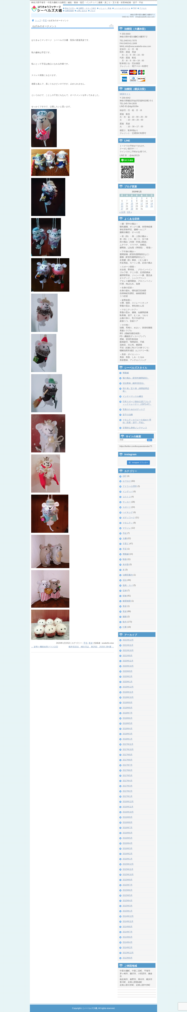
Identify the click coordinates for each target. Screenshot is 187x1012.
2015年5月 (127, 895)
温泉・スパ (128, 585)
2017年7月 (127, 765)
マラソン (127, 528)
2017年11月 (128, 744)
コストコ (127, 497)
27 (122, 209)
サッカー (127, 502)
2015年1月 (127, 911)
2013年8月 (127, 958)
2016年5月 (127, 838)
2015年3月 (127, 906)
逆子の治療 (128, 415)
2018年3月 (127, 734)
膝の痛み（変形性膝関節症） (136, 378)
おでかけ (127, 481)
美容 (125, 606)
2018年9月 (127, 702)
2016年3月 (127, 848)
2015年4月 (127, 900)
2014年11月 (128, 921)
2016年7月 (127, 828)
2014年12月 (128, 916)
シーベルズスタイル (122, 8)
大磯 (125, 538)
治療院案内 (128, 575)
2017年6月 (127, 770)
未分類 (126, 564)
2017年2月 (127, 791)
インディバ (128, 491)
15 (132, 204)
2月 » (129, 212)
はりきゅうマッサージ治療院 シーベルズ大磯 (46, 8)
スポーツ (127, 507)
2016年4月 (127, 843)
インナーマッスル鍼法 (133, 396)
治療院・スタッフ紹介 (87, 8)
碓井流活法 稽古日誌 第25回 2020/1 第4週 (91, 647)
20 (122, 206)
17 (142, 204)
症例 (125, 590)
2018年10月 (128, 697)
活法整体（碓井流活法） (134, 383)
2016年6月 (127, 833)
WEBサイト (125, 94)
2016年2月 (127, 854)
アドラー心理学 (130, 486)
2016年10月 (128, 812)
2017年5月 (127, 775)
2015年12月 (128, 864)
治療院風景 (69, 11)
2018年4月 (127, 729)
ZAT (124, 476)
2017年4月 (127, 781)
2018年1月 (127, 739)
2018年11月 (128, 692)
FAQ (135, 8)
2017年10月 (128, 749)
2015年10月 (128, 874)
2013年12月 (128, 953)
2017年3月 (127, 786)
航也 (125, 622)
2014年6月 (127, 937)
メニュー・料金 (105, 8)
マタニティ (128, 523)
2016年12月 (128, 801)
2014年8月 (127, 927)
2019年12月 (128, 687)
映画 (125, 559)
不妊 (125, 533)
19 (151, 204)
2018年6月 (127, 718)
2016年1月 (127, 859)
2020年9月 (127, 671)
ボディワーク (129, 517)
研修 (125, 596)
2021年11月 (128, 645)
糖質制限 (127, 601)
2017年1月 (127, 796)
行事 (125, 627)
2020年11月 (128, 661)
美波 (91, 643)
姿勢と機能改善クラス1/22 (44, 647)
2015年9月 (127, 880)
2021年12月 (128, 640)
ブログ (92, 11)
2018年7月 (127, 713)
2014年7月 (127, 932)
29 (132, 209)
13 (122, 204)
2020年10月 (128, 666)
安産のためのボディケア (134, 409)
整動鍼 (126, 373)
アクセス (143, 8)
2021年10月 (128, 650)
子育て (126, 544)
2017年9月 (127, 755)
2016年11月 (128, 807)
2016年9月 (127, 817)
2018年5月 (127, 723)
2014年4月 (127, 942)
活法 (125, 580)
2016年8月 (127, 822)
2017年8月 (127, 760)
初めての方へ (70, 8)
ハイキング (128, 512)
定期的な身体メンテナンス (135, 428)
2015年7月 (127, 885)
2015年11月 (128, 869)
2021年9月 (127, 656)
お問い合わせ (82, 11)
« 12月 (122, 212)
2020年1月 (127, 682)
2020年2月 (127, 676)
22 (132, 206)
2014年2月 (127, 947)
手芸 (85, 643)
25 (147, 206)
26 (151, 206)
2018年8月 (127, 708)
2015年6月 (127, 890)
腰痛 (125, 617)
